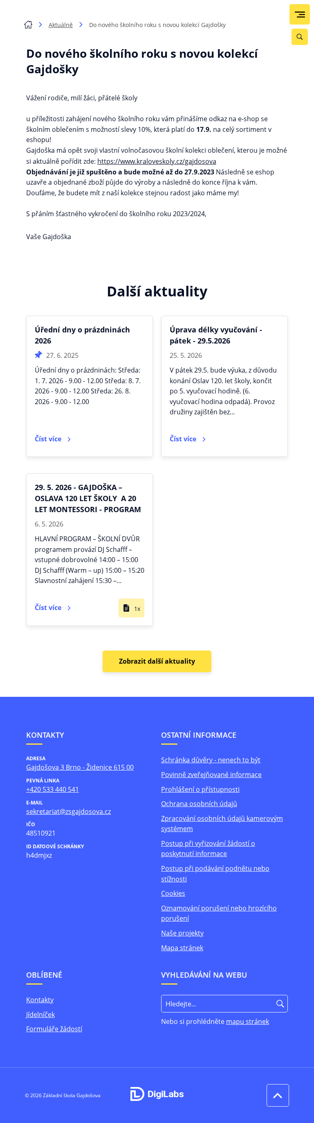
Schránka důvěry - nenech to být (210, 759)
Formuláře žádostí (54, 1028)
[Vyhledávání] (300, 37)
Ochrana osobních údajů (199, 803)
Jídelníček (40, 1014)
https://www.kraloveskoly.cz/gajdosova (156, 161)
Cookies (173, 893)
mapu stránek (247, 1021)
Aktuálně (61, 25)
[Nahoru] (275, 1095)
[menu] (299, 14)
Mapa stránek (182, 947)
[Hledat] (280, 1003)
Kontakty (40, 999)
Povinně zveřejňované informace (211, 774)
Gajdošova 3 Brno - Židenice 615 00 (80, 767)
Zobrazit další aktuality (157, 661)
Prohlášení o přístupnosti (200, 789)
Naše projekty (182, 933)
